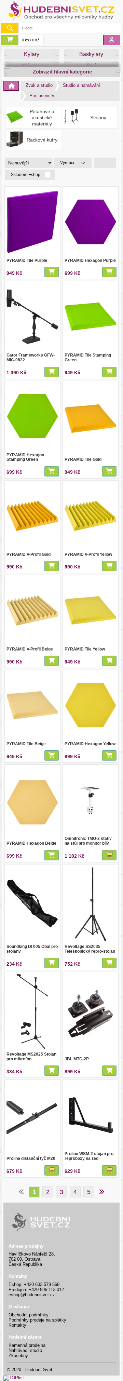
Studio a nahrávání (81, 85)
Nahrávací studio (25, 1350)
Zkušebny (18, 1355)
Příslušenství (42, 95)
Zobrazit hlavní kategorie (62, 72)
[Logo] (61, 20)
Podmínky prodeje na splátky (37, 1320)
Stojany (98, 117)
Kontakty (17, 1325)
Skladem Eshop (26, 175)
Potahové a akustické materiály (42, 118)
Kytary (31, 54)
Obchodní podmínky (29, 1314)
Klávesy (31, 66)
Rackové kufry (42, 140)
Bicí (91, 66)
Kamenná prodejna (27, 1345)
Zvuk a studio (39, 85)
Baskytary (91, 54)
